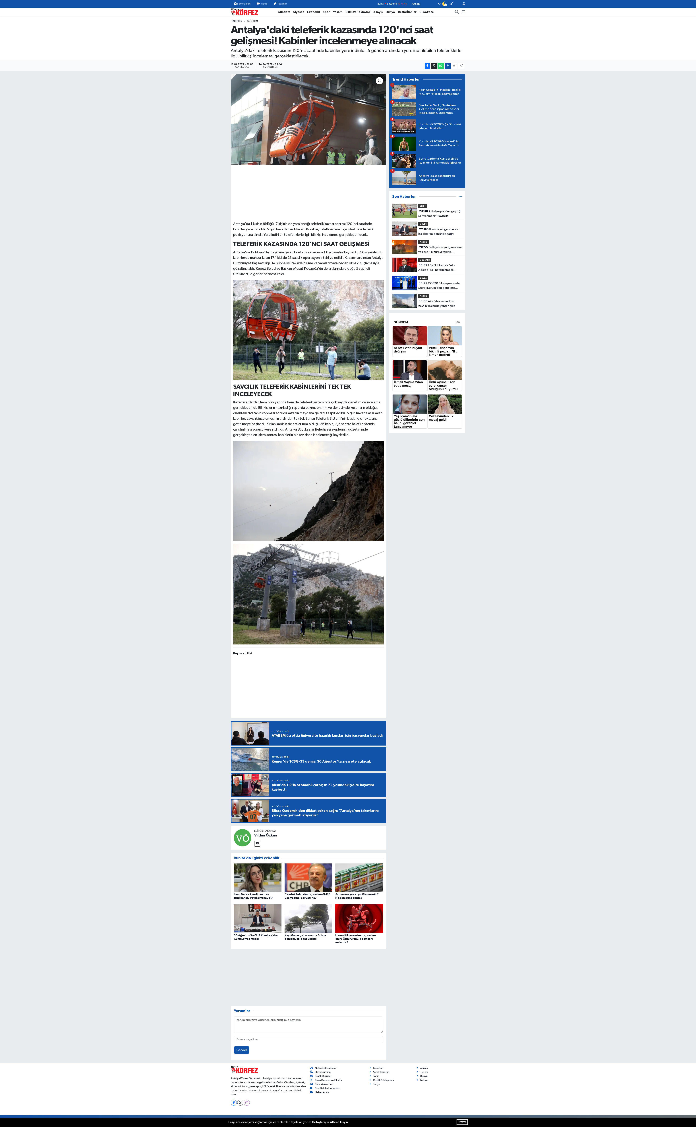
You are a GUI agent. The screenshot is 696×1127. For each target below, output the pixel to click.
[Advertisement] (308, 192)
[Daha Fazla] (448, 66)
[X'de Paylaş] (434, 66)
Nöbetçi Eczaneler (326, 1068)
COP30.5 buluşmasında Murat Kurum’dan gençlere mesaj (439, 286)
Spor (326, 12)
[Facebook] (234, 1103)
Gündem (284, 12)
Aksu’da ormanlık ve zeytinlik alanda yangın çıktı (436, 304)
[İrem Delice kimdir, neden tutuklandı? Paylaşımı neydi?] (257, 877)
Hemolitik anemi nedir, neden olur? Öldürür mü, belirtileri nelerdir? (355, 939)
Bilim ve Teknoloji (357, 12)
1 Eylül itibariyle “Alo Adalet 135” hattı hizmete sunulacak (436, 268)
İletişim (424, 1080)
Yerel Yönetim (381, 1072)
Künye (376, 1084)
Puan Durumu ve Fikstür (328, 1080)
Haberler (236, 21)
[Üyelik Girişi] (462, 4)
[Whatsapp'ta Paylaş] (441, 66)
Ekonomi (313, 12)
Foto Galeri (243, 3)
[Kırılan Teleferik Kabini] (308, 330)
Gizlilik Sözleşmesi (383, 1080)
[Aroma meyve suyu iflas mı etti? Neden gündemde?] (359, 877)
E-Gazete (427, 12)
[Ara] (456, 12)
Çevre (423, 224)
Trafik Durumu (323, 1076)
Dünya (390, 12)
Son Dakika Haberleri (327, 1088)
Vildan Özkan (265, 835)
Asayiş (378, 12)
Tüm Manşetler (324, 1084)
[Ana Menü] (463, 12)
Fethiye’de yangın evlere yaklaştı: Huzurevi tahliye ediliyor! (440, 250)
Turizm (424, 1072)
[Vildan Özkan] (242, 837)
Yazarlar (282, 3)
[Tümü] (460, 196)
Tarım (376, 1076)
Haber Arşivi (322, 1092)
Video (264, 3)
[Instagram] (247, 1103)
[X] (240, 1103)
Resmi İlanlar (407, 12)
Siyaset (298, 12)
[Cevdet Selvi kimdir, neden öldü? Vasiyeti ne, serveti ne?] (308, 877)
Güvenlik (425, 260)
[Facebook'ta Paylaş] (427, 66)
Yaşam (337, 12)
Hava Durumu (323, 1072)
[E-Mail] (257, 844)
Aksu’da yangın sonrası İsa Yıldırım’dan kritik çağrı (438, 232)
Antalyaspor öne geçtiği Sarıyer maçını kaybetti (439, 214)
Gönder (241, 1050)
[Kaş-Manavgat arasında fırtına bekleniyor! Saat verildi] (308, 918)
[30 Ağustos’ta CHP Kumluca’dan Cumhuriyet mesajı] (257, 918)
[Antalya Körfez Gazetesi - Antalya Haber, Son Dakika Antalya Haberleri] (244, 12)
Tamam (462, 1122)
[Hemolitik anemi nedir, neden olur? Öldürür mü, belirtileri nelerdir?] (359, 918)
